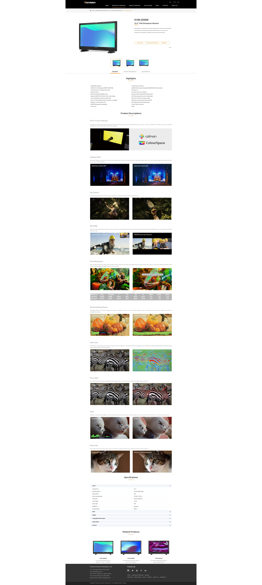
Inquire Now (140, 42)
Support (165, 5)
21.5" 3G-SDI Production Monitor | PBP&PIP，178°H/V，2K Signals (103, 561)
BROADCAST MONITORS (118, 5)
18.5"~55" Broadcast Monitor (115, 10)
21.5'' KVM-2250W (127, 10)
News (157, 5)
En (178, 2)
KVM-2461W (158, 558)
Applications (148, 5)
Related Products (131, 532)
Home (107, 5)
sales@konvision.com (98, 571)
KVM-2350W (130, 558)
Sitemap (124, 583)
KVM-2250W (103, 558)
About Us (174, 5)
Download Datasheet (152, 42)
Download (163, 577)
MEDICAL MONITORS (134, 5)
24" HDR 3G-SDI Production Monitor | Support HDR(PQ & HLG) (159, 561)
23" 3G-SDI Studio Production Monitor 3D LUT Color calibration (131, 561)
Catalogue (164, 42)
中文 (175, 2)
